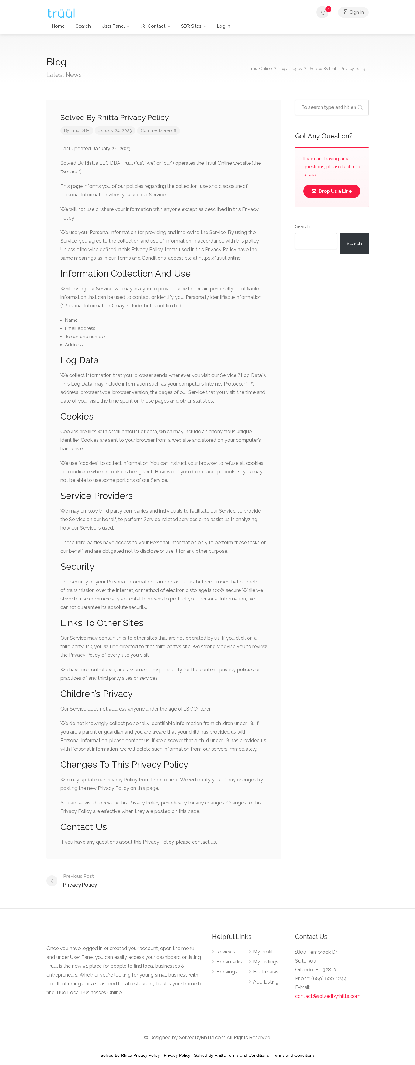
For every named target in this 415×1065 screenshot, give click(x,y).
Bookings (226, 972)
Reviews (225, 952)
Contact (155, 26)
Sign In (356, 12)
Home (58, 26)
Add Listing (266, 982)
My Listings (266, 962)
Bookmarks (229, 962)
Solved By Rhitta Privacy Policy (130, 1055)
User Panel (113, 26)
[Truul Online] (61, 13)
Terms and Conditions (294, 1055)
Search (83, 26)
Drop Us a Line (334, 191)
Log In (223, 26)
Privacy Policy (80, 880)
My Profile (264, 952)
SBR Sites (191, 26)
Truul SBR (80, 130)
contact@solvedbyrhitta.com (328, 996)
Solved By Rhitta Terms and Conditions (231, 1055)
